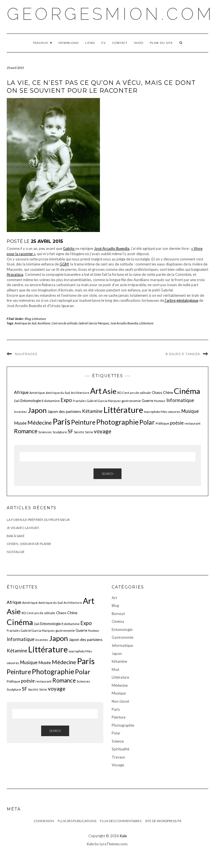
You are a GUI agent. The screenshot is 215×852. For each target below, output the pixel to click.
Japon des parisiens (64, 411)
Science (118, 741)
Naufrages (26, 354)
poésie (177, 423)
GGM (64, 264)
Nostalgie (16, 552)
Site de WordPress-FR (163, 821)
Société (79, 432)
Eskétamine (51, 401)
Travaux (41, 43)
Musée (20, 422)
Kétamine (92, 411)
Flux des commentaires (120, 821)
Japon (37, 410)
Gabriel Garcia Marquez (93, 323)
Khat (115, 669)
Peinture (83, 422)
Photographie (117, 422)
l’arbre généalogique (181, 300)
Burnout (118, 613)
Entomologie (30, 400)
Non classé (120, 701)
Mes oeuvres (171, 412)
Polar (147, 422)
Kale (123, 836)
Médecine (39, 422)
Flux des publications (77, 821)
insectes (20, 412)
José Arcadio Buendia (111, 248)
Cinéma (187, 391)
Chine (168, 392)
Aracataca (15, 274)
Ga (65, 248)
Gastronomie (122, 637)
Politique (162, 423)
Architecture (80, 392)
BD (119, 392)
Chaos (157, 392)
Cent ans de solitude (64, 323)
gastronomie (131, 401)
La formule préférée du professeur (38, 520)
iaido (138, 43)
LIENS (90, 43)
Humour (159, 401)
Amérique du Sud (25, 323)
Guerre (147, 400)
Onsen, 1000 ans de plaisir (29, 544)
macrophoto (152, 411)
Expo (66, 400)
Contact (119, 43)
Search (107, 473)
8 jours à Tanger (183, 354)
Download (69, 43)
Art (96, 391)
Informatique (180, 400)
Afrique (21, 392)
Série (89, 432)
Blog (28, 318)
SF (70, 431)
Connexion (44, 821)
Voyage (118, 765)
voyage (102, 431)
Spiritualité (120, 749)
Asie (109, 391)
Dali (17, 401)
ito (72, 248)
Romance (26, 431)
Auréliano (44, 323)
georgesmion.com (110, 14)
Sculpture (60, 432)
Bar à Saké (16, 536)
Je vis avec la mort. (23, 528)
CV (103, 43)
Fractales (79, 401)
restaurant (192, 423)
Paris (61, 421)
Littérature (39, 318)
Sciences (45, 432)
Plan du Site (161, 43)
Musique (190, 411)
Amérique (37, 393)
